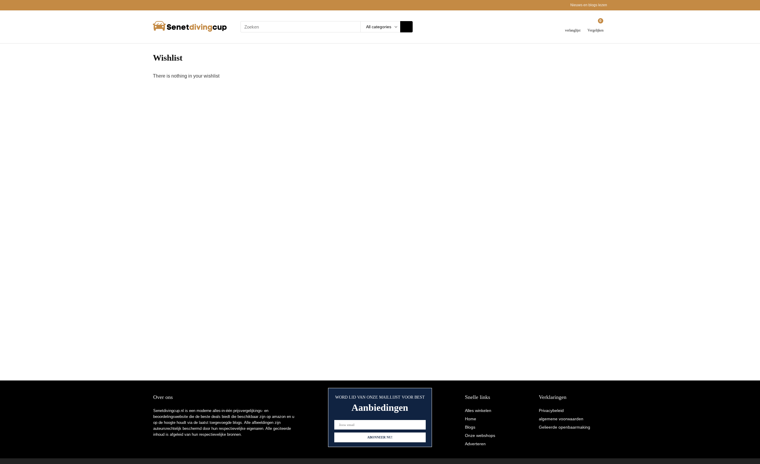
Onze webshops (480, 435)
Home (470, 418)
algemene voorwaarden (561, 418)
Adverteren (475, 443)
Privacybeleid (551, 410)
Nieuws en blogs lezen (588, 5)
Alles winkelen (478, 410)
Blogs (470, 427)
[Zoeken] (406, 26)
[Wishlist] (573, 25)
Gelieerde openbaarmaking (564, 427)
